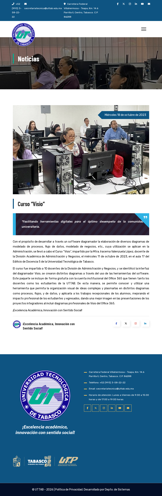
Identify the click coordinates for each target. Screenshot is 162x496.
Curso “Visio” (31, 203)
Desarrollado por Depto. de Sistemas (107, 489)
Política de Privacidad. (69, 489)
